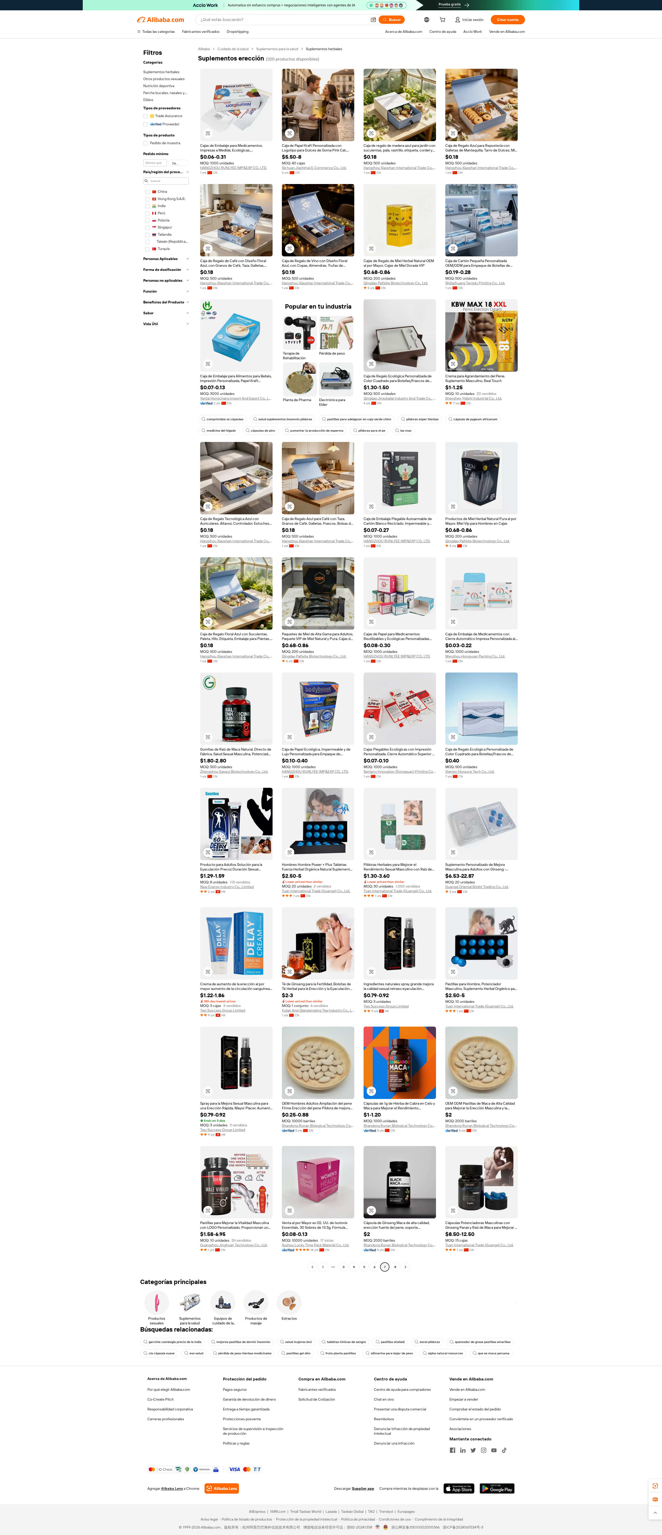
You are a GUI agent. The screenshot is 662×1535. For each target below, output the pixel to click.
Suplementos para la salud (277, 49)
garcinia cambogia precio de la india (175, 1342)
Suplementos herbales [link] (324, 49)
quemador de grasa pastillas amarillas (482, 1342)
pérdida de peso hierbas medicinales (245, 1353)
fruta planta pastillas (341, 1353)
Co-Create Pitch (160, 1399)
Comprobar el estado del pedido (475, 1409)
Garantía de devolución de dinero (249, 1399)
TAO (371, 1511)
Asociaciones (460, 1429)
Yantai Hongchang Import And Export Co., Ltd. (236, 398)
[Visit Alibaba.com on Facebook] (452, 1450)
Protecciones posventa (242, 1419)
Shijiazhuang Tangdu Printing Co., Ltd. (475, 283)
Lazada (331, 1511)
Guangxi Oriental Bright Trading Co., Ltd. (477, 887)
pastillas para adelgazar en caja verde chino (359, 419)
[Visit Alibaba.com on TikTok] (504, 1450)
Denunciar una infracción (394, 1443)
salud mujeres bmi (298, 1342)
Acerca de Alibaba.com (167, 1379)
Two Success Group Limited (222, 1010)
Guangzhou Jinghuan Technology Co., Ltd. (233, 1245)
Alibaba (204, 49)
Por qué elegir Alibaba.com (168, 1389)
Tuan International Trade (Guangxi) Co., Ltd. (316, 891)
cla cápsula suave (162, 1353)
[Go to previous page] (312, 1267)
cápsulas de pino (263, 430)
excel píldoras (430, 1342)
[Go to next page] (405, 1267)
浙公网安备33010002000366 (415, 1527)
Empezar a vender (463, 1399)
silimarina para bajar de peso (392, 1353)
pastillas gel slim (299, 1353)
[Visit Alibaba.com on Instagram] (483, 1450)
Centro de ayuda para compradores (402, 1389)
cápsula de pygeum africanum (476, 419)
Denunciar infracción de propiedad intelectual (402, 1431)
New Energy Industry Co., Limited (227, 887)
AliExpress (257, 1511)
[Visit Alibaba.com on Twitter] (473, 1450)
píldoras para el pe (371, 430)
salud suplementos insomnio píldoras (285, 419)
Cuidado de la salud (233, 49)
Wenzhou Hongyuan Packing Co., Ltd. (475, 656)
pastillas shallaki (393, 1342)
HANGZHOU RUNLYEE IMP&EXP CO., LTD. (233, 168)
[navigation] (166, 658)
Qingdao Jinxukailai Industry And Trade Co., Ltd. (400, 398)
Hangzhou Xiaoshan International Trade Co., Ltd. (400, 168)
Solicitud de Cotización (316, 1399)
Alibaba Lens (172, 1488)
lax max (405, 430)
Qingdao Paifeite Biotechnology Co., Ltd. (396, 283)
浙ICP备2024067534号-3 (463, 1527)
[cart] (443, 20)
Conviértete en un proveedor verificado (481, 1419)
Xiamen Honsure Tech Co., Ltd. (469, 771)
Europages (406, 1511)
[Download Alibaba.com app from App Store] (459, 1488)
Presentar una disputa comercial (400, 1409)
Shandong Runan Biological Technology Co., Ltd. (318, 1126)
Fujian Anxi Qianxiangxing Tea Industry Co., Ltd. (318, 1010)
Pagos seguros (235, 1389)
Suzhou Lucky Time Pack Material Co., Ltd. (315, 1245)
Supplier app (363, 1488)
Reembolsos (384, 1419)
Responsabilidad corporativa (170, 1409)
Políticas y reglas (236, 1443)
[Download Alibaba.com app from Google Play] (497, 1488)
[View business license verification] (377, 1527)
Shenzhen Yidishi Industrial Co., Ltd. (473, 398)
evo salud (196, 1353)
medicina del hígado (221, 430)
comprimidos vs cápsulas (225, 419)
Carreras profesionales (165, 1419)
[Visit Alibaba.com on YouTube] (494, 1450)
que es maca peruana (493, 1353)
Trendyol (386, 1511)
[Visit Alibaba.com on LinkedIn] (463, 1450)
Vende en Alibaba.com (467, 1389)
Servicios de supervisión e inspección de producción (253, 1431)
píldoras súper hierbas (422, 419)
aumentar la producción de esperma (316, 430)
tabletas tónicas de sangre (346, 1342)
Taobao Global (352, 1511)
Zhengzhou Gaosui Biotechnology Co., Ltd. (234, 771)
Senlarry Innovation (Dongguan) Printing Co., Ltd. (400, 771)
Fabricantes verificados (317, 1389)
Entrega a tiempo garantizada (246, 1409)
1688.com (278, 1511)
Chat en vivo (384, 1399)
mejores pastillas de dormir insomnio (243, 1342)
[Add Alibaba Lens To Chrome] (222, 1488)
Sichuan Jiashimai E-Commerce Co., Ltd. (314, 168)
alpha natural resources (445, 1353)
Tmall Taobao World (305, 1511)
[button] (373, 20)
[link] (655, 1486)
